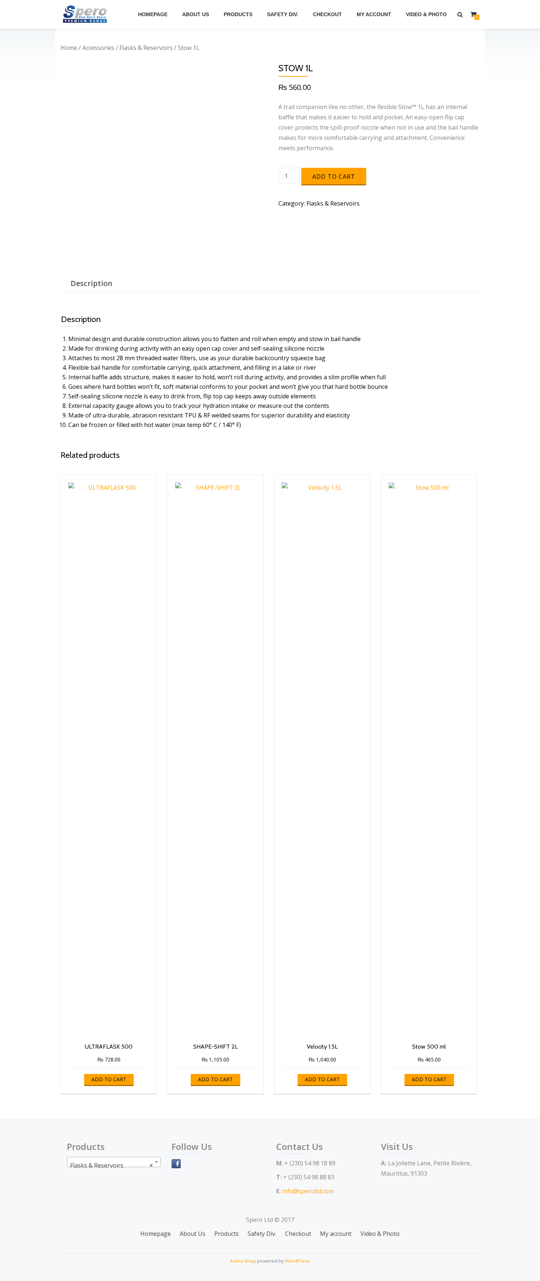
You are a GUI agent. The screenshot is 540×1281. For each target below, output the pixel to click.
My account (374, 14)
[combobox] (114, 1162)
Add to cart (333, 177)
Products (238, 14)
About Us (195, 14)
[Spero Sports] (86, 14)
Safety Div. (282, 14)
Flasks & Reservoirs (146, 48)
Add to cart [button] (108, 1079)
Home (69, 48)
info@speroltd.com (308, 1191)
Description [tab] (91, 283)
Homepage (153, 14)
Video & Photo (426, 14)
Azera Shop (243, 1261)
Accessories (98, 48)
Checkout (327, 14)
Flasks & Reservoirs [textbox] (111, 1165)
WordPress (297, 1261)
